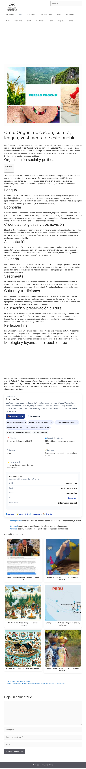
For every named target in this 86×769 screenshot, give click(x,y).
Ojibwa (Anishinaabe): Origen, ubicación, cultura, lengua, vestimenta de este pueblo (36, 683)
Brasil (50, 21)
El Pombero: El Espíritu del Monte (18, 681)
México (59, 14)
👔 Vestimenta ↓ (35, 514)
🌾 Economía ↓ (22, 514)
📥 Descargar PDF (15, 416)
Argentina (10, 14)
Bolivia (70, 21)
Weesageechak (16, 521)
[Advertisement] (43, 42)
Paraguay (60, 21)
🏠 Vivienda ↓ (48, 514)
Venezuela (70, 14)
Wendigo (13, 529)
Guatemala (18, 21)
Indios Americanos (45, 14)
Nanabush (14, 526)
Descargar (72, 498)
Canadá (20, 14)
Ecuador (29, 21)
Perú (8, 21)
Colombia (31, 14)
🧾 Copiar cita (33, 416)
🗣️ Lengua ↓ (11, 514)
